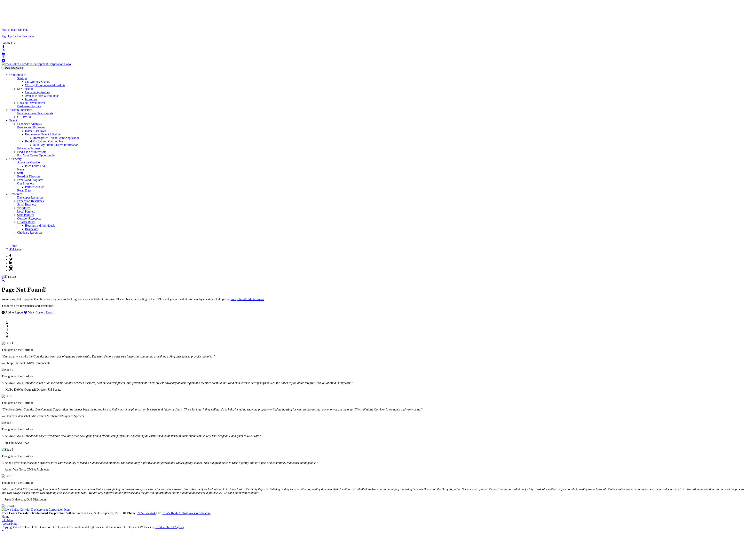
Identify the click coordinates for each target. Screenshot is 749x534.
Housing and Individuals (40, 225)
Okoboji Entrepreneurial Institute (45, 85)
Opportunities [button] (17, 74)
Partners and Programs (31, 127)
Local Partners (26, 211)
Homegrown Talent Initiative (42, 134)
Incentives (31, 99)
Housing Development (31, 102)
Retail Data (24, 190)
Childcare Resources (30, 232)
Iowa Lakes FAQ (35, 166)
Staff (20, 173)
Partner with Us (34, 187)
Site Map (7, 520)
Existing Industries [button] (20, 109)
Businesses (31, 229)
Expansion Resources (30, 201)
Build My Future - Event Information (55, 145)
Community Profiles (37, 92)
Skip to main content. (15, 29)
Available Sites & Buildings (42, 95)
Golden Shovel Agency (169, 527)
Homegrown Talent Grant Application (56, 137)
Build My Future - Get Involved (44, 141)
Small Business (26, 204)
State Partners (25, 215)
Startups (22, 78)
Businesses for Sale (29, 106)
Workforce (23, 208)
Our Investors (25, 183)
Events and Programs (30, 180)
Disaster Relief (26, 222)
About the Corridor (29, 162)
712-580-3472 (171, 513)
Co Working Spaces (37, 81)
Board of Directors (28, 176)
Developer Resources (30, 197)
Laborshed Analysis (29, 123)
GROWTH (24, 116)
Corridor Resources (29, 218)
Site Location (25, 88)
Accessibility (9, 523)
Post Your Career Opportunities (36, 155)
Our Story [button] (15, 159)
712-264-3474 (146, 513)
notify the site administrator (247, 299)
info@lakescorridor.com (195, 513)
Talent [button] (13, 120)
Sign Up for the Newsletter (18, 36)
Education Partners (28, 148)
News (20, 169)
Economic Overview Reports (35, 113)
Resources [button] (15, 194)
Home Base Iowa (35, 130)
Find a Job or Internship (31, 152)
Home (5, 516)
